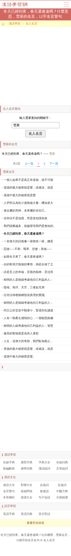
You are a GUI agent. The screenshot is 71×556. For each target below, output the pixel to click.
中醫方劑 (62, 491)
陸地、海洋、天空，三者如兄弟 (24, 287)
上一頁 (29, 163)
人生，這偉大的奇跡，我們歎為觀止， (28, 341)
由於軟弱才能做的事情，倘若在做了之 (28, 264)
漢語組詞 (44, 468)
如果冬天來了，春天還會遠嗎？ (24, 256)
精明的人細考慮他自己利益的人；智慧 (28, 326)
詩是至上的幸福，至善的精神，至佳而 (28, 272)
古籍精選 (62, 497)
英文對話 (44, 514)
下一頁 (53, 163)
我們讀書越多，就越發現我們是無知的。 (30, 226)
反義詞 (44, 485)
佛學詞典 (26, 468)
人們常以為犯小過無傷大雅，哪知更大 (28, 203)
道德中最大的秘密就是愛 (20, 195)
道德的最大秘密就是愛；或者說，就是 (28, 187)
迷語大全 (9, 485)
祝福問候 (26, 491)
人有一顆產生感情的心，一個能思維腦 (28, 318)
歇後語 (44, 491)
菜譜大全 (26, 497)
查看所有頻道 (35, 523)
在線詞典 (62, 462)
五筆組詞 (62, 468)
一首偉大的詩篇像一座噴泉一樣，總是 (28, 241)
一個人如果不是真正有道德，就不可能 (28, 180)
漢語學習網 (18, 4)
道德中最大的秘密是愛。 (20, 356)
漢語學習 (14, 23)
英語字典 (9, 514)
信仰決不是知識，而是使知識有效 (25, 218)
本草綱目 (9, 497)
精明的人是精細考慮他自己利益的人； (28, 279)
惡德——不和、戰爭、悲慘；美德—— (28, 249)
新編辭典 (9, 468)
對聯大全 (26, 485)
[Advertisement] (35, 66)
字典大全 (44, 462)
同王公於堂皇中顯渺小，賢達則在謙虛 (28, 310)
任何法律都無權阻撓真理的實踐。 (25, 295)
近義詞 (62, 485)
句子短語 (44, 497)
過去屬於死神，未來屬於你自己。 (25, 210)
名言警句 (9, 491)
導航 (66, 4)
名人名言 (31, 23)
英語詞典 (26, 514)
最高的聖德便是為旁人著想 (21, 333)
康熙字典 (26, 462)
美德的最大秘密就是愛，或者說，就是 (28, 349)
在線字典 (9, 462)
